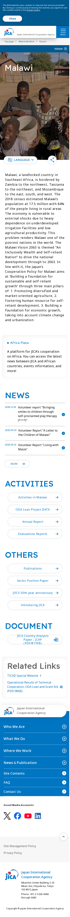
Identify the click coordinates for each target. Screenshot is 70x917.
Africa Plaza (19, 342)
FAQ (7, 782)
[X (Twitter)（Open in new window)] (7, 816)
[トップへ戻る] (63, 836)
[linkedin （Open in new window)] (38, 816)
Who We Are (14, 726)
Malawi (58, 48)
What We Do (14, 738)
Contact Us (12, 791)
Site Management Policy (20, 846)
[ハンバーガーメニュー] (63, 30)
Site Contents (14, 773)
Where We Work (17, 750)
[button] (20, 159)
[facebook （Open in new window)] (17, 816)
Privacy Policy (13, 853)
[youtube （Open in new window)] (28, 816)
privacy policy (33, 10)
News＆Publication (20, 762)
